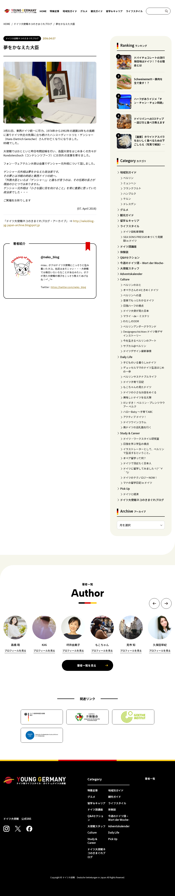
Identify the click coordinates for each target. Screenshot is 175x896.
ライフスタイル (134, 11)
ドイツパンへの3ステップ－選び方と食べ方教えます (149, 120)
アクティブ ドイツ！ (134, 417)
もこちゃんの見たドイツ (137, 387)
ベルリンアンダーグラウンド (139, 326)
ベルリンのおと (132, 285)
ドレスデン (129, 204)
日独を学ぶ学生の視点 (136, 444)
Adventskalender (131, 274)
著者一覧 (150, 778)
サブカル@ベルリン (134, 346)
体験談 (124, 252)
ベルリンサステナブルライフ (140, 376)
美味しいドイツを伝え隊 (137, 397)
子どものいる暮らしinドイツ (139, 362)
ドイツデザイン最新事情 (137, 351)
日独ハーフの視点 (133, 305)
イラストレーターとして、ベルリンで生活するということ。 (143, 451)
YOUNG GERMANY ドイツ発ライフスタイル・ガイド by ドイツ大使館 (34, 781)
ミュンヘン (129, 183)
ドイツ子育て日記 (133, 382)
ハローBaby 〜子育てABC (138, 411)
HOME (43, 11)
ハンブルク (129, 193)
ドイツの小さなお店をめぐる (140, 392)
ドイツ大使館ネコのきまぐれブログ (142, 500)
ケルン (127, 198)
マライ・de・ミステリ (136, 316)
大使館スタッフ (129, 268)
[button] (154, 603)
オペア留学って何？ (134, 458)
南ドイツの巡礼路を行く (137, 427)
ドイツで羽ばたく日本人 (137, 463)
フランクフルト (132, 188)
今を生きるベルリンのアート (139, 340)
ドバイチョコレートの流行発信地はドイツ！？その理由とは (149, 61)
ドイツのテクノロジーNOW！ (140, 477)
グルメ (84, 11)
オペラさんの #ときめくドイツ (140, 290)
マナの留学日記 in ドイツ (137, 482)
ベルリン (128, 178)
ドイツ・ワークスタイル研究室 (141, 438)
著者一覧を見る (86, 665)
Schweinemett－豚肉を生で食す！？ (148, 81)
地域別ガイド (70, 11)
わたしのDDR (131, 321)
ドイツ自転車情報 (133, 231)
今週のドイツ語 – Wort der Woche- (142, 263)
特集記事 (54, 11)
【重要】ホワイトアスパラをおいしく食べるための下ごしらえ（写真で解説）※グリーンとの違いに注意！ (149, 142)
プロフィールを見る (15, 650)
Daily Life (126, 357)
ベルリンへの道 (132, 295)
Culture (125, 279)
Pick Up (125, 488)
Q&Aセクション (130, 257)
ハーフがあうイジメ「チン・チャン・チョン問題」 (149, 101)
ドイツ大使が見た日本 (136, 310)
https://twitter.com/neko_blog (68, 287)
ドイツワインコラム (134, 422)
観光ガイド (97, 11)
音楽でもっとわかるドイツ (138, 300)
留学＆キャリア (114, 11)
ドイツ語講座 (128, 246)
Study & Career (130, 433)
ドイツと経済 (131, 494)
